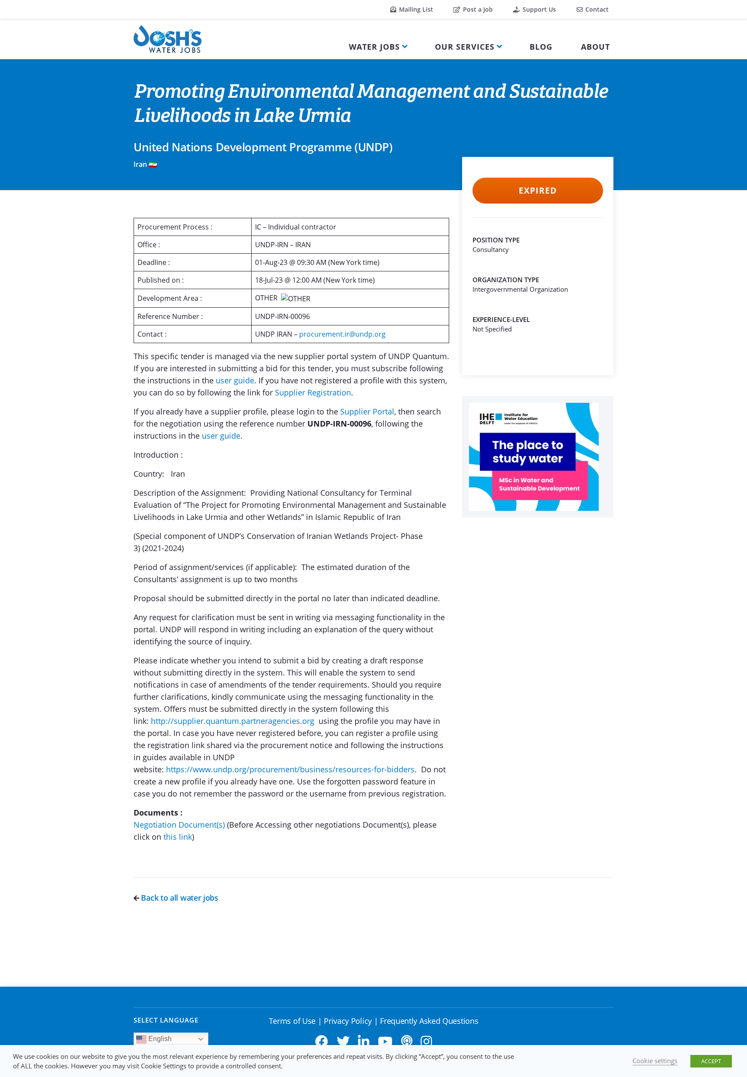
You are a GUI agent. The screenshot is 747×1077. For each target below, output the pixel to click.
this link (177, 837)
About (595, 46)
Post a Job (477, 9)
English (159, 1038)
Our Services (465, 46)
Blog (541, 46)
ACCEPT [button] (711, 1061)
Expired (537, 190)
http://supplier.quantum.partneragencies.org (233, 721)
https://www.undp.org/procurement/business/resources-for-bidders (290, 769)
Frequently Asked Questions (429, 1021)
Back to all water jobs (178, 897)
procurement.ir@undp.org (342, 334)
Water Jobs (374, 46)
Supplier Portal (367, 411)
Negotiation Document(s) (179, 824)
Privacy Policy (348, 1021)
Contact (596, 9)
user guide (235, 380)
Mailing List (415, 9)
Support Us (538, 9)
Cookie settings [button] (654, 1060)
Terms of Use (292, 1021)
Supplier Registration (313, 392)
